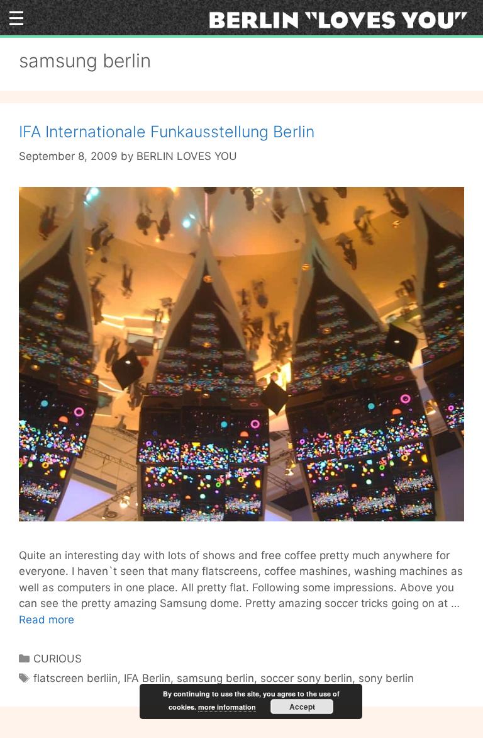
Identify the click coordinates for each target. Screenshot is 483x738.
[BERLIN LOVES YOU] (342, 19)
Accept (302, 706)
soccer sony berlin (306, 678)
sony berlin (386, 678)
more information (227, 707)
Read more (46, 619)
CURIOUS (57, 658)
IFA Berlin (147, 678)
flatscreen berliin (75, 678)
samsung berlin (215, 678)
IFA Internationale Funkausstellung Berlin (166, 131)
